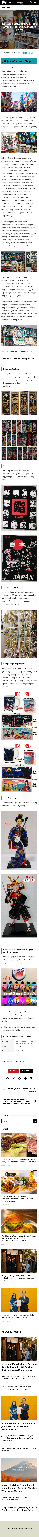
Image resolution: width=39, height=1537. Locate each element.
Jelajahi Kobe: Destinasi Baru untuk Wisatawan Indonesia (16, 1498)
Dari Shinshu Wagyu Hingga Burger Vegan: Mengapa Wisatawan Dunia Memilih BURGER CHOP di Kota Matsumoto (19, 1238)
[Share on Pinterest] (25, 1078)
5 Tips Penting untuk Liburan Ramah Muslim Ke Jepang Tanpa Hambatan (16, 1387)
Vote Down (28, 1071)
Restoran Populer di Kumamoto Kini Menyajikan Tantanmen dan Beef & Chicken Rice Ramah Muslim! (19, 1198)
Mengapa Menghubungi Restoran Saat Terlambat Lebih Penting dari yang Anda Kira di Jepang (18, 1277)
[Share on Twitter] (13, 1078)
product (9, 1061)
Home (3, 7)
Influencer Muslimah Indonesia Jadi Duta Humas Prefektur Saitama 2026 (18, 1316)
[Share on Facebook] (7, 1078)
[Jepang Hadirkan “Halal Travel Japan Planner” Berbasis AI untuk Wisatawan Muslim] (20, 1470)
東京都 (22, 1061)
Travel (16, 1061)
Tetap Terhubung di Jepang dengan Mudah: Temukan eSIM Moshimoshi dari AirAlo (19, 1508)
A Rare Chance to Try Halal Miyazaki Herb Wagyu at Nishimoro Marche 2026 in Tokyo (19, 1160)
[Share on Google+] (19, 1078)
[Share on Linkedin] (31, 1078)
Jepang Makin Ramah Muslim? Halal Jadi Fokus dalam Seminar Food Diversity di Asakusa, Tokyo (17, 1438)
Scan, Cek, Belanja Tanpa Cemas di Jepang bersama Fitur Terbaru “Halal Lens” (18, 1377)
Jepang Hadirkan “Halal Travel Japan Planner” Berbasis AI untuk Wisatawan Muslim (19, 1487)
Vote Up (14, 1071)
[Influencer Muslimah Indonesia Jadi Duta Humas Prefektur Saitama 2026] (20, 1300)
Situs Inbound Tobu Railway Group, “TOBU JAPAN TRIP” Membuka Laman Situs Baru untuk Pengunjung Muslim (16, 1101)
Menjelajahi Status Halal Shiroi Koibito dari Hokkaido (19, 1449)
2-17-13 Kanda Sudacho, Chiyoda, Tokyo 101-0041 (24, 1042)
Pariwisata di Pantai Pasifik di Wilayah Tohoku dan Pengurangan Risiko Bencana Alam (22, 1090)
